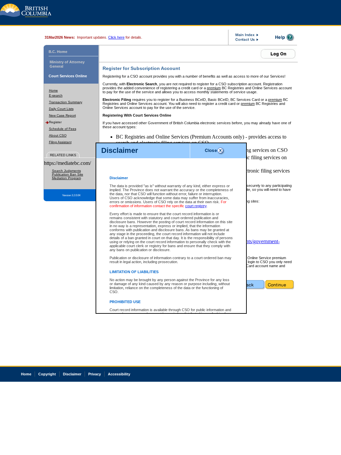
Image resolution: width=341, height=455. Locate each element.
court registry (195, 206)
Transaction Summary (65, 102)
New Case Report (62, 115)
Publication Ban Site (67, 174)
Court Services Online (68, 76)
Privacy (94, 374)
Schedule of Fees (62, 129)
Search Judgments (66, 171)
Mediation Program (66, 178)
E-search (56, 95)
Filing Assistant (60, 142)
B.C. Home (58, 52)
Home (53, 90)
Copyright (47, 374)
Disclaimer (72, 374)
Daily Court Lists (61, 109)
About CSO (58, 135)
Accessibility (119, 374)
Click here (116, 37)
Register (55, 122)
